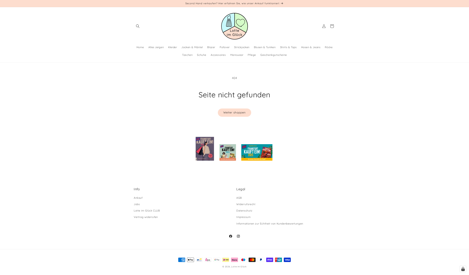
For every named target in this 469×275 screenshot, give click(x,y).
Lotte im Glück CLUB (147, 210)
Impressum (243, 217)
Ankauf (138, 197)
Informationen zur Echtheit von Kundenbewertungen (269, 223)
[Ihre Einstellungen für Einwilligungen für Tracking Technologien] (463, 269)
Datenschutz (244, 210)
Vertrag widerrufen (146, 217)
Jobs (137, 204)
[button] (138, 26)
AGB (239, 197)
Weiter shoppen (234, 112)
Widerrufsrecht (245, 204)
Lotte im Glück (239, 266)
